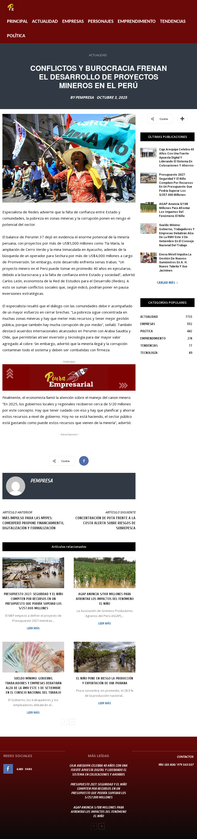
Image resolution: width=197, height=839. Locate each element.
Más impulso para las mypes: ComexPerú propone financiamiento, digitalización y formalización (33, 523)
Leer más (33, 628)
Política (16, 36)
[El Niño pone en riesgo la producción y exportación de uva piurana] (104, 657)
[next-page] (72, 722)
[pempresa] (15, 486)
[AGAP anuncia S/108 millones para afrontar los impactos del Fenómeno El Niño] (104, 572)
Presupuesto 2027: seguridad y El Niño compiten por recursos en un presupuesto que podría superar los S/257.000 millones (98, 791)
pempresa (84, 97)
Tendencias (172, 21)
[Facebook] (84, 461)
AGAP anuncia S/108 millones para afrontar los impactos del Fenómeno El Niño (105, 598)
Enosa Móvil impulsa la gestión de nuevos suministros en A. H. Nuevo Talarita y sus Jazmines (175, 262)
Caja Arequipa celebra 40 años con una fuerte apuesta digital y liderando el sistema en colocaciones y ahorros (176, 157)
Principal (17, 21)
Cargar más (166, 283)
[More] (182, 118)
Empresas (73, 21)
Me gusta (55, 769)
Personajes (100, 21)
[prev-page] (64, 722)
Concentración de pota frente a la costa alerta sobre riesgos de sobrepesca (105, 523)
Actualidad (45, 21)
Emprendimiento (137, 21)
